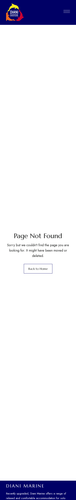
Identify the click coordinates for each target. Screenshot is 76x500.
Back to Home (38, 269)
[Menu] (66, 11)
